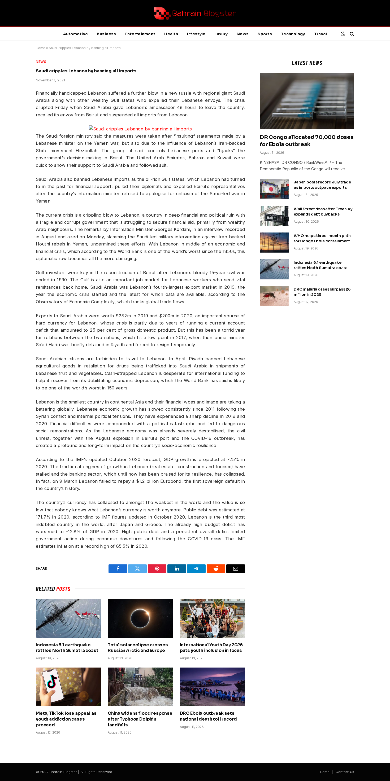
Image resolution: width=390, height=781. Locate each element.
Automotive (75, 34)
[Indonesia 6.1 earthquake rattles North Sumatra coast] (68, 618)
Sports (265, 34)
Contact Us (345, 772)
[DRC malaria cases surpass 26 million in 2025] (274, 296)
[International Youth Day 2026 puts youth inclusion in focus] (212, 618)
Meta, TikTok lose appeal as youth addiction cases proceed (66, 719)
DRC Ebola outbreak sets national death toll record (208, 716)
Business (106, 34)
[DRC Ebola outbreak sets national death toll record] (212, 687)
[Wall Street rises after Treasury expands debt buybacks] (274, 216)
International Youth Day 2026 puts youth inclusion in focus (211, 647)
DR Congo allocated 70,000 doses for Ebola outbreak (307, 141)
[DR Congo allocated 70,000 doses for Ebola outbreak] (307, 101)
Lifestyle (196, 34)
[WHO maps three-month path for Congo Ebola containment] (274, 242)
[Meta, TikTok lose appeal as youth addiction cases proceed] (68, 687)
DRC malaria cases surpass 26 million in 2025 (322, 292)
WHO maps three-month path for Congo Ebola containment (322, 238)
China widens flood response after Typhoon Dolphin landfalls (140, 719)
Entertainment (140, 34)
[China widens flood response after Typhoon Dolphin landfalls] (140, 687)
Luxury (221, 34)
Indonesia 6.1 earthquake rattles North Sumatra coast (67, 647)
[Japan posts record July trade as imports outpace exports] (274, 189)
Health (171, 34)
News (243, 34)
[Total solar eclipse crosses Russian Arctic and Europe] (140, 618)
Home (40, 48)
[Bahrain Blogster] (195, 13)
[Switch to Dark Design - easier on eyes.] (342, 34)
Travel (320, 34)
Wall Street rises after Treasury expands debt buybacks (323, 212)
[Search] (351, 34)
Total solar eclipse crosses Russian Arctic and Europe (138, 647)
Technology (293, 34)
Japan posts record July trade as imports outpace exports (322, 185)
